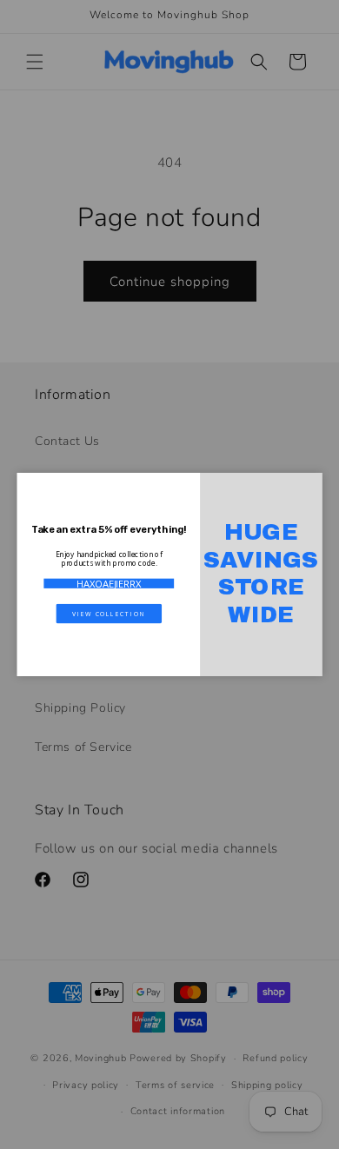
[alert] (169, 574)
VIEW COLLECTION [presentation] (108, 613)
